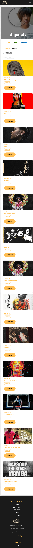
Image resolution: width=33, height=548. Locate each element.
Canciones (17, 515)
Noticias (16, 507)
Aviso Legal (10, 532)
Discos (16, 512)
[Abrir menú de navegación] (30, 2)
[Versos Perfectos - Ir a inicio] (4, 2)
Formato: (5, 57)
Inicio (16, 504)
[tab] (7, 48)
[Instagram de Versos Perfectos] (14, 545)
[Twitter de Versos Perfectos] (18, 545)
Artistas (16, 510)
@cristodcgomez (20, 536)
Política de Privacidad (20, 532)
